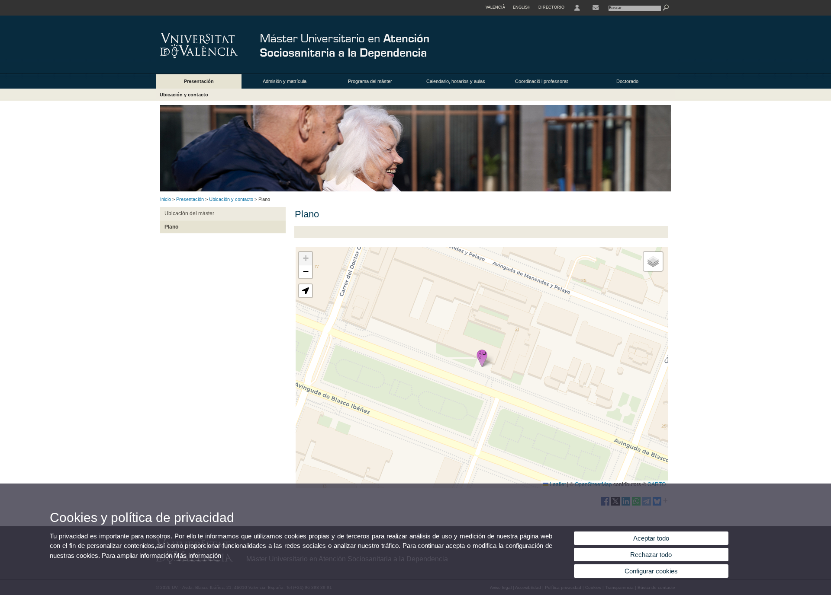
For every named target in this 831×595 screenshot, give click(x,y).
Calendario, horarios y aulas (455, 81)
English (522, 7)
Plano (171, 227)
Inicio (165, 199)
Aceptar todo (651, 538)
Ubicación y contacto (184, 94)
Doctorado (627, 81)
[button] (482, 358)
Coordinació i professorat (541, 81)
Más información (197, 555)
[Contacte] (596, 8)
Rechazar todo (651, 554)
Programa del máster (370, 81)
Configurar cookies (651, 571)
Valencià (495, 7)
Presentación (199, 81)
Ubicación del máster (189, 213)
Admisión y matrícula (284, 81)
